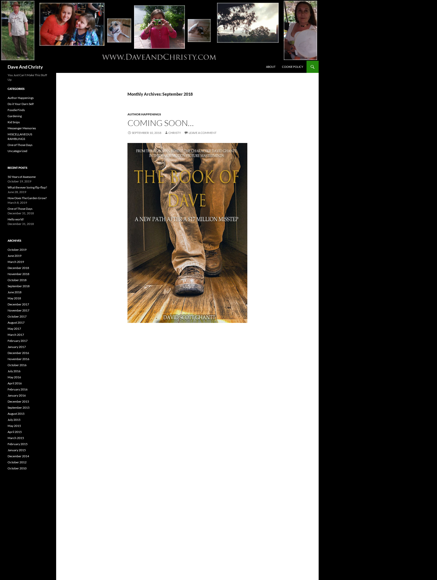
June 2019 (14, 256)
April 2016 (15, 383)
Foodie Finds (16, 110)
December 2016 (18, 353)
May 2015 (14, 426)
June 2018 (14, 292)
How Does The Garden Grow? (27, 198)
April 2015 (15, 432)
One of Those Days (20, 145)
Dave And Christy (25, 67)
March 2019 (16, 262)
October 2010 (17, 468)
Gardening (15, 116)
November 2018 (18, 274)
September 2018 (19, 286)
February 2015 (18, 444)
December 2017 (18, 304)
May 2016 (14, 377)
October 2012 (17, 462)
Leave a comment (202, 133)
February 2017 (18, 341)
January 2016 (17, 395)
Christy (174, 133)
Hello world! (16, 219)
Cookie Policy (292, 66)
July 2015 (14, 420)
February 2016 (18, 389)
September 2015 (19, 407)
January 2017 (17, 347)
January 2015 (17, 450)
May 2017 (14, 328)
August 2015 (16, 414)
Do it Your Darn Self (21, 104)
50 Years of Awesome (22, 177)
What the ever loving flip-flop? (27, 187)
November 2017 (18, 310)
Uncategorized (17, 151)
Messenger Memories (22, 128)
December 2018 (18, 268)
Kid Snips (14, 122)
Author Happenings (144, 114)
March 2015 (16, 438)
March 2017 (16, 335)
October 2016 (17, 365)
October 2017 (17, 316)
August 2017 (16, 322)
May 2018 (14, 298)
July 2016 (14, 371)
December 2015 (18, 401)
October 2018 (17, 280)
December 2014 (18, 456)
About (270, 66)
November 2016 (18, 359)
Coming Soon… (160, 123)
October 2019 (17, 250)
